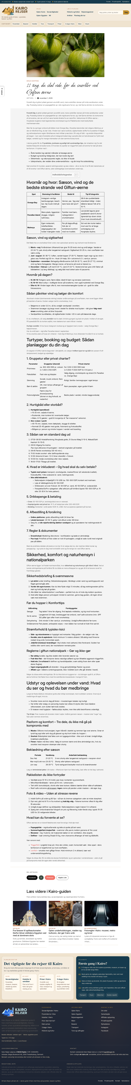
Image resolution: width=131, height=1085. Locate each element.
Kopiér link (62, 878)
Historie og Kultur (73, 12)
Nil (50, 15)
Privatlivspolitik (116, 1)
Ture (42, 24)
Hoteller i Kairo (47, 1017)
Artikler (70, 15)
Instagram (104, 1027)
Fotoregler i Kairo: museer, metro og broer (99, 931)
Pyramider (16, 24)
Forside (108, 1)
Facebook (32, 878)
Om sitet (104, 1011)
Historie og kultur (48, 1031)
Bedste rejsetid (112, 995)
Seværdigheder (52, 12)
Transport (50, 24)
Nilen (79, 24)
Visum (87, 24)
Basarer (25, 24)
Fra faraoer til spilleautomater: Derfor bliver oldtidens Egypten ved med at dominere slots (29, 933)
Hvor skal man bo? (48, 1021)
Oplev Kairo (75, 1011)
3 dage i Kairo (69, 24)
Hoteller (34, 24)
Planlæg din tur (79, 15)
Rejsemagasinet (87, 12)
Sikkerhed (100, 995)
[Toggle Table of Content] (75, 175)
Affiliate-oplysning (108, 1017)
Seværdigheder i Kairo (50, 1011)
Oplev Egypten (41, 15)
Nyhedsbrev (125, 1)
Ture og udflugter (77, 1031)
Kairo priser (46, 1024)
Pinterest (50, 878)
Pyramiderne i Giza (48, 1014)
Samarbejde (105, 1014)
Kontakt (117, 1081)
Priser (59, 24)
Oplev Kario (40, 12)
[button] (2, 91)
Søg (126, 12)
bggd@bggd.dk (109, 1052)
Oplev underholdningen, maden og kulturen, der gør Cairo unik (65, 931)
